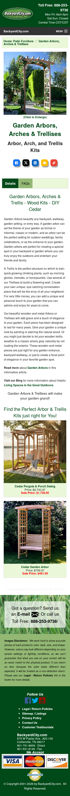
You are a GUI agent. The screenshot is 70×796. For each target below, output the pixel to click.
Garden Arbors (37, 368)
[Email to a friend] (44, 162)
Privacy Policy (31, 718)
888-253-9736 (61, 7)
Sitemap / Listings (34, 713)
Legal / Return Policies (37, 709)
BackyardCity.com (16, 31)
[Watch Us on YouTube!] (42, 702)
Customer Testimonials (37, 727)
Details (10, 183)
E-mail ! (28, 614)
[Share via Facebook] (16, 162)
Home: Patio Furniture (19, 41)
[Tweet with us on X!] (35, 702)
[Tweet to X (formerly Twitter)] (25, 162)
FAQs (26, 183)
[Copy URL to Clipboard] (53, 162)
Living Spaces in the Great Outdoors (28, 385)
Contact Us (29, 723)
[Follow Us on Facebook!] (28, 702)
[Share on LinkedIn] (35, 162)
